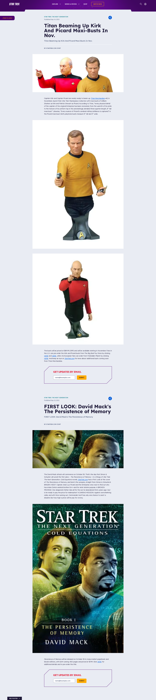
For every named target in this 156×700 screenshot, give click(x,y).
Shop (85, 4)
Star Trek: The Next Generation (56, 17)
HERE (46, 356)
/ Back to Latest (7, 18)
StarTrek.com (69, 358)
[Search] (141, 4)
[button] (14, 4)
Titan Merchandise (98, 98)
